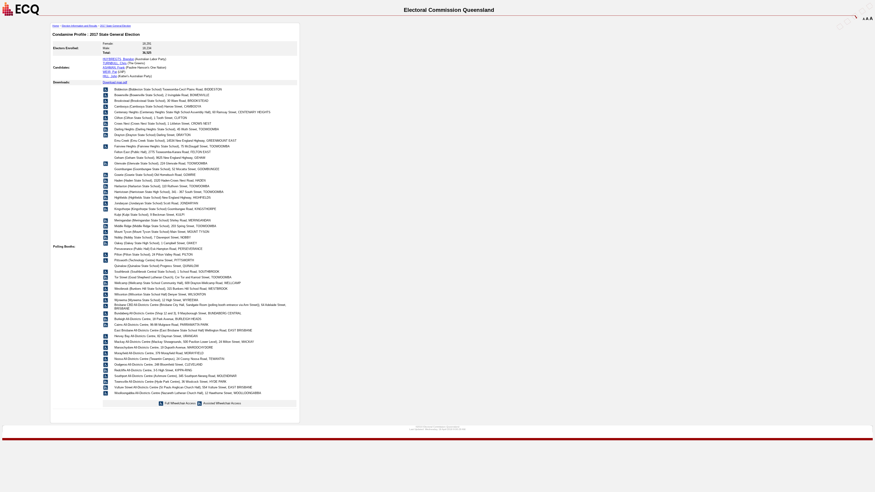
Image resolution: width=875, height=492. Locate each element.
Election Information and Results (79, 25)
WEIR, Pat (110, 72)
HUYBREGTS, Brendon (118, 59)
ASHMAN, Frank (114, 67)
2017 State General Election (115, 25)
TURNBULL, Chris (115, 63)
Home (55, 25)
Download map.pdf (115, 82)
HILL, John (110, 76)
